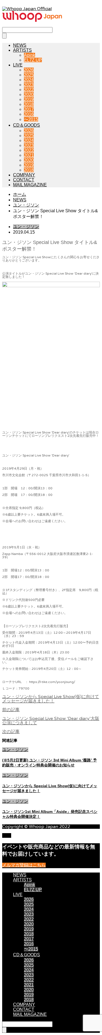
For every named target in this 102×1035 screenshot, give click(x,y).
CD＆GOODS (26, 125)
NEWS (19, 45)
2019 (29, 99)
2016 (29, 114)
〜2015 (31, 119)
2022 (29, 89)
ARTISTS (22, 50)
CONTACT (23, 180)
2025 (29, 74)
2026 (29, 70)
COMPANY (24, 175)
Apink (29, 55)
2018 (29, 104)
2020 (29, 94)
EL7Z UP (33, 60)
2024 (29, 79)
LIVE (18, 65)
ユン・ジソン (26, 226)
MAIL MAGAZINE (30, 184)
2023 (29, 84)
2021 (29, 155)
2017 (29, 109)
